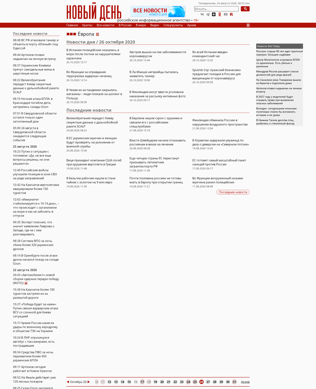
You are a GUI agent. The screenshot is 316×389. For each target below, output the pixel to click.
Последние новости (88, 110)
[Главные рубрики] (249, 25)
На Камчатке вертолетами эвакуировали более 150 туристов (36, 189)
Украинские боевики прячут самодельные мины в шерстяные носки (33, 69)
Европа (86, 34)
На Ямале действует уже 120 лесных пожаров (34, 379)
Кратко (87, 25)
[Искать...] (245, 8)
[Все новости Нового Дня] (158, 11)
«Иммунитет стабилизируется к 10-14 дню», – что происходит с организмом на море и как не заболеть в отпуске (36, 207)
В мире (141, 25)
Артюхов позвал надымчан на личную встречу (34, 57)
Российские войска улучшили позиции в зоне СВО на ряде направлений (35, 174)
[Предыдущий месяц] (68, 382)
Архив (191, 25)
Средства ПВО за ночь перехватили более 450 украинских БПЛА (33, 356)
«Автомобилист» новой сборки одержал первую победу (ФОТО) (36, 279)
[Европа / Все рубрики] (97, 34)
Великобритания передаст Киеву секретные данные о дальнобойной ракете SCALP (36, 86)
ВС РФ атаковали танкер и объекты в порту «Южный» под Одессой (36, 44)
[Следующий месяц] (88, 382)
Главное (72, 25)
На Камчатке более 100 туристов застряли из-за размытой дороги (33, 294)
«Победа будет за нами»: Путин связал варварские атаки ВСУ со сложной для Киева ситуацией (35, 310)
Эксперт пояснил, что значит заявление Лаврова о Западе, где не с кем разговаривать (33, 228)
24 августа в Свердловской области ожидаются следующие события (29, 134)
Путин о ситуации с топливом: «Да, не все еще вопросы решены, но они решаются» (32, 157)
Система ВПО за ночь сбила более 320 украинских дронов (33, 245)
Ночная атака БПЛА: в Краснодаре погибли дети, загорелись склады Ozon (32, 103)
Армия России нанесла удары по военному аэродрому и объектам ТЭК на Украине (35, 327)
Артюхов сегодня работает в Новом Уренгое (32, 369)
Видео (154, 25)
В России (125, 25)
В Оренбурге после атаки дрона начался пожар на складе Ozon (36, 259)
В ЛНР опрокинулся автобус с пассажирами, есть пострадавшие (34, 342)
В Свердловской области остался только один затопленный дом (35, 117)
